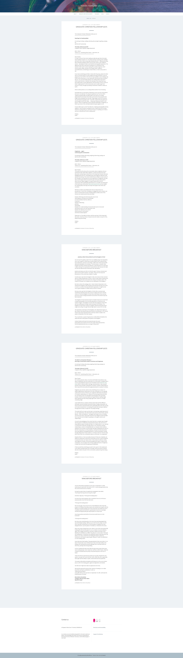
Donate (107, 13)
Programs (97, 13)
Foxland (103, 655)
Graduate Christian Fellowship (85, 13)
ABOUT (75, 13)
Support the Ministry (98, 634)
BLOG (103, 13)
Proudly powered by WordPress (85, 655)
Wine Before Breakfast (91, 250)
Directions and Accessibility (99, 627)
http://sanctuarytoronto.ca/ (94, 184)
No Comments (97, 24)
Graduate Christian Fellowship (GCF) (91, 27)
